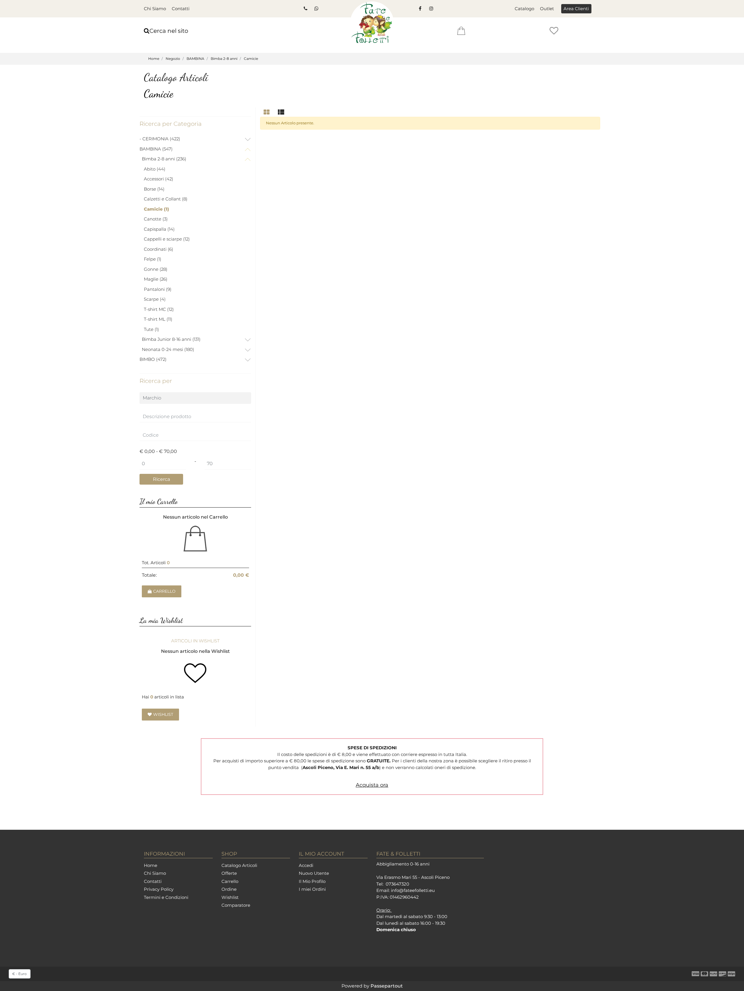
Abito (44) (154, 169)
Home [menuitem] (150, 865)
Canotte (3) (156, 219)
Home (153, 58)
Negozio (173, 58)
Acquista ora (372, 785)
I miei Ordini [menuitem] (312, 889)
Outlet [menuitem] (547, 8)
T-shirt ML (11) (158, 319)
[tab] (267, 112)
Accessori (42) (158, 179)
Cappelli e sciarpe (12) (167, 239)
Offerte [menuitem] (229, 873)
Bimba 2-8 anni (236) (164, 159)
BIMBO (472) (153, 359)
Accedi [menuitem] (306, 865)
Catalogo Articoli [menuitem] (239, 865)
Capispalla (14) (159, 229)
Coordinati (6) (158, 249)
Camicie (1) (156, 209)
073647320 (397, 884)
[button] (161, 479)
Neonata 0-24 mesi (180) (168, 349)
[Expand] (248, 139)
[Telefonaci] (305, 8)
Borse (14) (154, 189)
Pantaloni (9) (157, 289)
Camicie (251, 58)
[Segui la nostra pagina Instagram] (430, 8)
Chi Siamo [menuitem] (155, 8)
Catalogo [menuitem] (524, 8)
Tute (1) (151, 329)
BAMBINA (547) (156, 149)
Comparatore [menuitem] (235, 905)
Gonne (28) (155, 269)
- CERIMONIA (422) (160, 138)
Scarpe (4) (155, 299)
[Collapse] (248, 149)
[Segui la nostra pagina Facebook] (419, 8)
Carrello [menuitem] (229, 881)
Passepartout (387, 986)
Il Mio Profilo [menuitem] (312, 881)
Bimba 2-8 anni (224, 58)
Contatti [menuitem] (180, 8)
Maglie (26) (155, 279)
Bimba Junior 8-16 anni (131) (171, 339)
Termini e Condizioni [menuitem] (166, 897)
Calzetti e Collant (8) (165, 199)
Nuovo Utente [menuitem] (314, 873)
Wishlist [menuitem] (230, 897)
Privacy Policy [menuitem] (159, 889)
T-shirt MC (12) (159, 309)
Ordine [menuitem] (229, 889)
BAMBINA (195, 58)
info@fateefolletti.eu (413, 890)
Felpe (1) (152, 259)
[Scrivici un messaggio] (316, 8)
